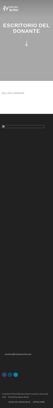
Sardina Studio (23, 397)
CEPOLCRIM (39, 402)
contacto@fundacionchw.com (18, 354)
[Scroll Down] (26, 43)
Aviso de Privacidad (19, 402)
